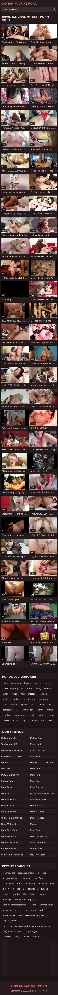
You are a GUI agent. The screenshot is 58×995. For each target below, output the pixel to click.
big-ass (23, 704)
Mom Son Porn (8, 811)
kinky (38, 688)
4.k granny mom (10, 878)
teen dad (23, 910)
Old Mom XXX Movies (12, 756)
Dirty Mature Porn (10, 774)
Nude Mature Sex (9, 824)
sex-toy (40, 709)
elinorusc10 (8, 888)
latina (33, 904)
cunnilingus (19, 715)
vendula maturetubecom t (15, 904)
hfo (18, 883)
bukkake (49, 683)
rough (14, 693)
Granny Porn (7, 805)
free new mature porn (41, 836)
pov (4, 704)
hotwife (27, 683)
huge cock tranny (11, 936)
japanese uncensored (28, 873)
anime (35, 720)
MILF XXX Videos (38, 854)
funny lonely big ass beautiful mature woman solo (26, 926)
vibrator (13, 704)
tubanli (44, 888)
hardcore (42, 715)
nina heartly (29, 883)
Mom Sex (5, 793)
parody (6, 894)
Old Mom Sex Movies (11, 817)
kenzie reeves (9, 910)
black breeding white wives (31, 915)
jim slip (16, 894)
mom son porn (8, 799)
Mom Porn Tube (38, 799)
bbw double (28, 894)
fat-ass (6, 720)
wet (42, 720)
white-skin (16, 683)
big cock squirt (10, 920)
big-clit (25, 720)
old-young (44, 699)
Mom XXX (6, 762)
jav (32, 704)
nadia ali (37, 936)
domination (27, 709)
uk (18, 709)
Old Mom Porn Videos (12, 854)
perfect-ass (8, 709)
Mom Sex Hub (37, 787)
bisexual (41, 704)
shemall (26, 936)
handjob (7, 715)
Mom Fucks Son (9, 830)
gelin (52, 883)
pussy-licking (30, 699)
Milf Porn (5, 768)
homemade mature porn (42, 793)
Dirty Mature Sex (9, 737)
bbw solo (42, 894)
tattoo (5, 693)
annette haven (46, 904)
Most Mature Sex (38, 842)
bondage (16, 699)
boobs (15, 720)
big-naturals (27, 688)
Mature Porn (7, 780)
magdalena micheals (13, 931)
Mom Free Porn (37, 750)
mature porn (36, 848)
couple (32, 715)
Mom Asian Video (9, 842)
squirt (5, 699)
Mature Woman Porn (11, 750)
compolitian (8, 883)
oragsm (20, 888)
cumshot (48, 688)
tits (49, 704)
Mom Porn (6, 787)
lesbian (43, 693)
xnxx (44, 873)
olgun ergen (32, 931)
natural (38, 683)
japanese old (9, 873)
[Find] (55, 9)
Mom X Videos (37, 744)
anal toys (7, 899)
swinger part (37, 910)
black (5, 683)
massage (32, 693)
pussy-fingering (10, 688)
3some (50, 709)
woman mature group (25, 899)
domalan (43, 883)
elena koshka (9, 915)
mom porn (35, 756)
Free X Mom (36, 805)
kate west (26, 878)
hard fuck (38, 878)
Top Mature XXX (9, 744)
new (23, 693)
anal (52, 715)
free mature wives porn (41, 762)
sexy (50, 720)
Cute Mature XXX (9, 848)
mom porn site (8, 836)
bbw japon (33, 888)
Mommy (34, 824)
